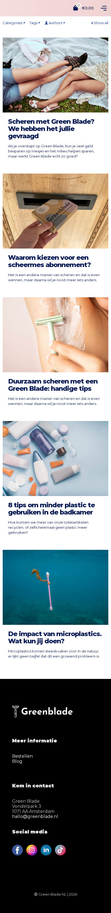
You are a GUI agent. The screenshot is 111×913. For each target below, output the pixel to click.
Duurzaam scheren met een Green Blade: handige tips (53, 384)
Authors (55, 23)
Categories (12, 23)
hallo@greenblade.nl (35, 816)
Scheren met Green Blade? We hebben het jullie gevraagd (51, 129)
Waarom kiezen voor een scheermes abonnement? (49, 261)
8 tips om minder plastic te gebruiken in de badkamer (51, 508)
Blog (17, 761)
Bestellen (22, 756)
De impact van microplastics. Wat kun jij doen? (55, 637)
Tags (33, 23)
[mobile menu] (103, 8)
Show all (101, 23)
